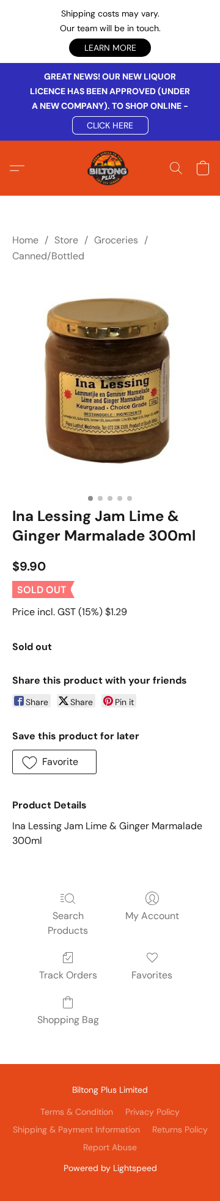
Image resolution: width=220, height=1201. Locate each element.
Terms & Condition (76, 1111)
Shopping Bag (68, 1019)
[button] (110, 48)
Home (25, 240)
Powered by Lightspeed (110, 1167)
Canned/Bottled (48, 255)
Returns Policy (180, 1129)
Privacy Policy (152, 1111)
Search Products (68, 923)
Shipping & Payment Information (76, 1129)
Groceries (116, 240)
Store (66, 240)
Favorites (151, 975)
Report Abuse (110, 1147)
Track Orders (68, 975)
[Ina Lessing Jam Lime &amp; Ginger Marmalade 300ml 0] (110, 382)
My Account (152, 915)
